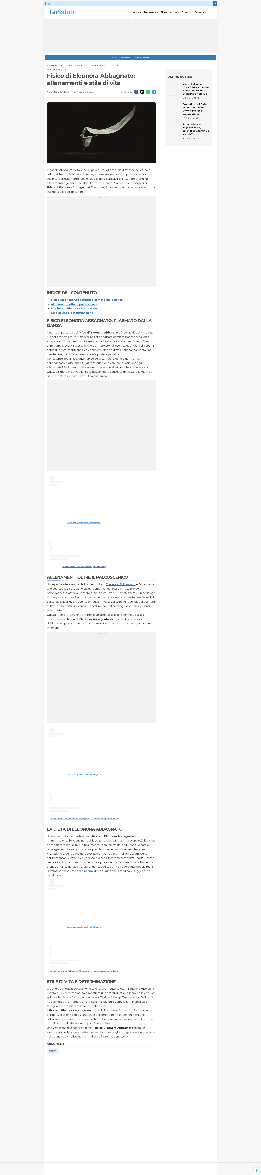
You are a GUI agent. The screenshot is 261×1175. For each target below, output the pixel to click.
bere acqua (85, 871)
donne (53, 1050)
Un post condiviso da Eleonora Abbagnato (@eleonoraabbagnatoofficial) (84, 818)
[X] (49, 4)
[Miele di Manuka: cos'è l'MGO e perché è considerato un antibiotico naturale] (174, 91)
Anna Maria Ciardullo (58, 92)
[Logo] (62, 12)
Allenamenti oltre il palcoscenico (74, 304)
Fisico (113, 58)
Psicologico (125, 58)
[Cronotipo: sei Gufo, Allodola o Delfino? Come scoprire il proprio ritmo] (174, 111)
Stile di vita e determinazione (72, 312)
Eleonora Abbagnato (121, 584)
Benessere (57, 65)
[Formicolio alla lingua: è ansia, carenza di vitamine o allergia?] (174, 131)
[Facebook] (45, 3)
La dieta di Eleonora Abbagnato (74, 308)
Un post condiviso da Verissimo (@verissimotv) (84, 567)
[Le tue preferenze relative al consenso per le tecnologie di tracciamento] (256, 1170)
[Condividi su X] (142, 92)
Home (49, 65)
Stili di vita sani (56, 70)
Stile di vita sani (142, 58)
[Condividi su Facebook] (136, 92)
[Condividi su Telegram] (154, 92)
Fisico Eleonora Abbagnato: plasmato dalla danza (87, 299)
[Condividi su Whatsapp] (148, 92)
